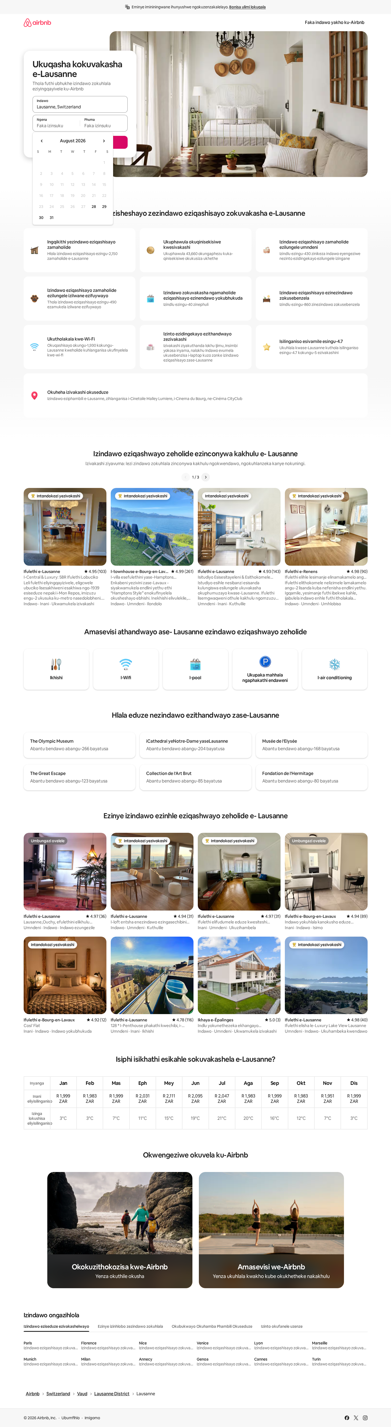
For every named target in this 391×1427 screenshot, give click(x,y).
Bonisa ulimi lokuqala (247, 7)
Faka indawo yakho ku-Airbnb (334, 22)
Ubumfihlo (71, 1417)
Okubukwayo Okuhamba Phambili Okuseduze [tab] (212, 1326)
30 (41, 217)
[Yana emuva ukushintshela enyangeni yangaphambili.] (42, 141)
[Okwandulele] (185, 477)
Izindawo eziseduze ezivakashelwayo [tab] (56, 1326)
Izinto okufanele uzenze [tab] (282, 1326)
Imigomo (92, 1417)
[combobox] (80, 107)
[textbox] (56, 125)
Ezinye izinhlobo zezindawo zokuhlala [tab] (130, 1326)
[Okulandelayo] (205, 477)
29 (104, 206)
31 (51, 217)
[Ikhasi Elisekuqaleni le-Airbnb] (37, 22)
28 (94, 206)
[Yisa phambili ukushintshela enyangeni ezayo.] (103, 141)
